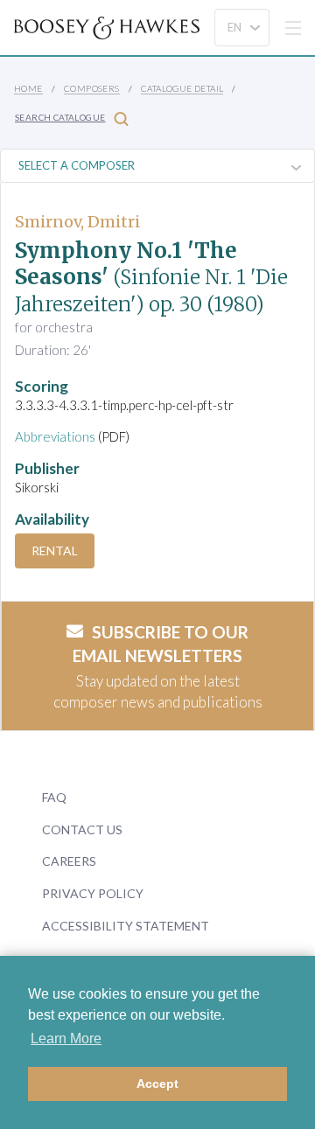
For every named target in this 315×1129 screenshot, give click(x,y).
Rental (55, 550)
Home (28, 88)
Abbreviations (55, 436)
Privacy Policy (93, 893)
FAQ (54, 797)
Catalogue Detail (182, 88)
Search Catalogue (60, 117)
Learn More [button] (66, 1038)
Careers (69, 861)
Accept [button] (157, 1084)
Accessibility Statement (125, 925)
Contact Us (82, 829)
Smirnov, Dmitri (77, 222)
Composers (92, 88)
